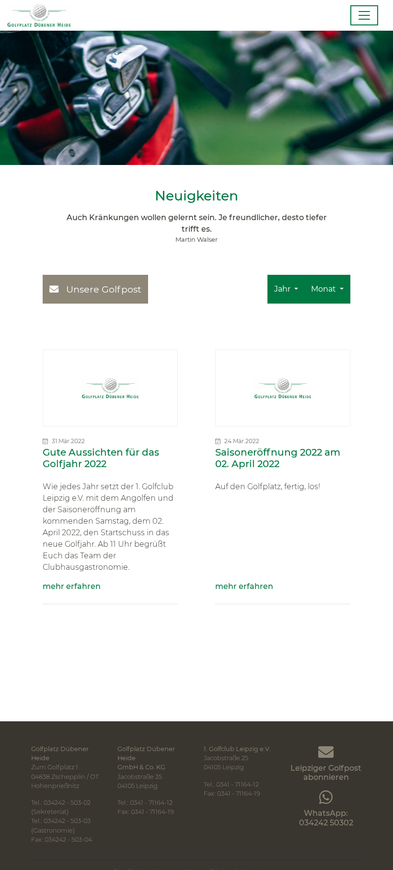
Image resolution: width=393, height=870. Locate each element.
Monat (324, 289)
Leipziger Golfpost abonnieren (325, 773)
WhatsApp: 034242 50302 (326, 818)
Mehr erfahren (72, 586)
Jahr (283, 289)
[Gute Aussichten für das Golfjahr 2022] (110, 388)
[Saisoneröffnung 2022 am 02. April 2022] (283, 388)
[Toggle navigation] (364, 15)
